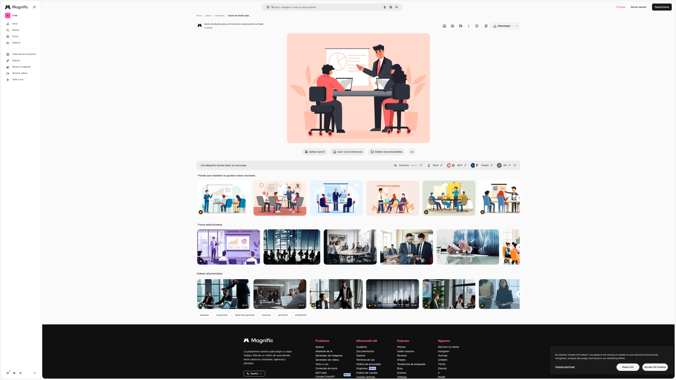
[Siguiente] (519, 198)
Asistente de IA (323, 351)
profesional (300, 315)
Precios (620, 7)
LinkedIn (442, 359)
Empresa (403, 341)
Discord (442, 368)
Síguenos (444, 341)
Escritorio (408, 165)
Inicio (199, 15)
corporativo (222, 315)
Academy (361, 347)
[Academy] (14, 373)
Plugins (485, 165)
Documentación (365, 351)
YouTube (442, 355)
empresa (266, 315)
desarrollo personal (244, 315)
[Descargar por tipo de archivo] (516, 25)
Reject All (628, 367)
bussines (204, 315)
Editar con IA (317, 151)
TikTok (441, 364)
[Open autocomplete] (266, 7)
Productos (322, 341)
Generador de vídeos (327, 359)
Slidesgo (402, 377)
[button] (254, 373)
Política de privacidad (368, 364)
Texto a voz (321, 364)
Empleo (401, 359)
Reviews (402, 355)
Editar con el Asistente (388, 151)
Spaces (319, 347)
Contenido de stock (326, 368)
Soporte (360, 355)
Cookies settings (365, 377)
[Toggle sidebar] (34, 7)
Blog (399, 368)
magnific (208, 27)
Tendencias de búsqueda (411, 364)
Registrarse (662, 7)
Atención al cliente (448, 347)
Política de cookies (366, 372)
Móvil (435, 165)
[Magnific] (258, 341)
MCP (459, 165)
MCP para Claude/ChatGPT (332, 374)
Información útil (366, 341)
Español (254, 373)
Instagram (443, 351)
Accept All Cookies (655, 367)
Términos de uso (365, 359)
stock (208, 15)
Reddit (441, 377)
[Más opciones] (468, 25)
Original (309, 40)
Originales (365, 368)
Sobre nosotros (405, 351)
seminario (283, 315)
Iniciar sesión (638, 7)
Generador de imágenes (328, 355)
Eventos (401, 372)
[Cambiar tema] (20, 373)
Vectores (219, 15)
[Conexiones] (8, 373)
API (505, 165)
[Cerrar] (514, 165)
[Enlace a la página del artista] (199, 26)
